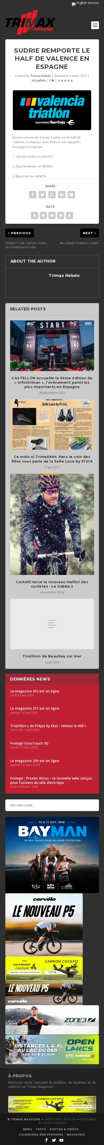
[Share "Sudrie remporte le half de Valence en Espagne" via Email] (71, 194)
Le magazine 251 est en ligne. (35, 708)
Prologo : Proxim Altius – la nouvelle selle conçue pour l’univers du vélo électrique (51, 780)
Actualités (39, 80)
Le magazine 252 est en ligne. (35, 691)
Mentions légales (60, 1119)
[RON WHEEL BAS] (52, 1111)
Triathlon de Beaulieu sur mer (52, 656)
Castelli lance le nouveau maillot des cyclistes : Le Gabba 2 (52, 584)
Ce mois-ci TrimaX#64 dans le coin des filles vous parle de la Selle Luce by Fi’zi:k (52, 459)
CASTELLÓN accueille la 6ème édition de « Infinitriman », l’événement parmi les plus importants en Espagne (52, 382)
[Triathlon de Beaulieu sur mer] (52, 624)
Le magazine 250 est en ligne (34, 761)
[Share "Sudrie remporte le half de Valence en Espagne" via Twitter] (42, 194)
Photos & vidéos (64, 1129)
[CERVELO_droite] (44, 1003)
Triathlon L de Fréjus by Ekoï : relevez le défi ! (48, 726)
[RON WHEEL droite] (44, 978)
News (27, 1129)
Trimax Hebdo (40, 76)
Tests (41, 1129)
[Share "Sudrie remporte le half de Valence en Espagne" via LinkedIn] (62, 194)
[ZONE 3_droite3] (52, 1032)
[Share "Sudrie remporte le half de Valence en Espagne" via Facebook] (32, 194)
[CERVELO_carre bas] (44, 954)
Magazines (76, 1134)
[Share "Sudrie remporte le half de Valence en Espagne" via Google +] (52, 194)
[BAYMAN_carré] (52, 890)
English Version (87, 2)
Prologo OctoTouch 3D (29, 743)
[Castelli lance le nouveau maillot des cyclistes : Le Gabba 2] (52, 524)
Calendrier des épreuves (41, 1134)
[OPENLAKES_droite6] (52, 1062)
